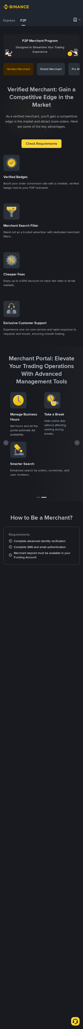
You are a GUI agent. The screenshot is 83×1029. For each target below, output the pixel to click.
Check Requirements (41, 143)
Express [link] (9, 20)
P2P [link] (23, 20)
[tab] (9, 20)
